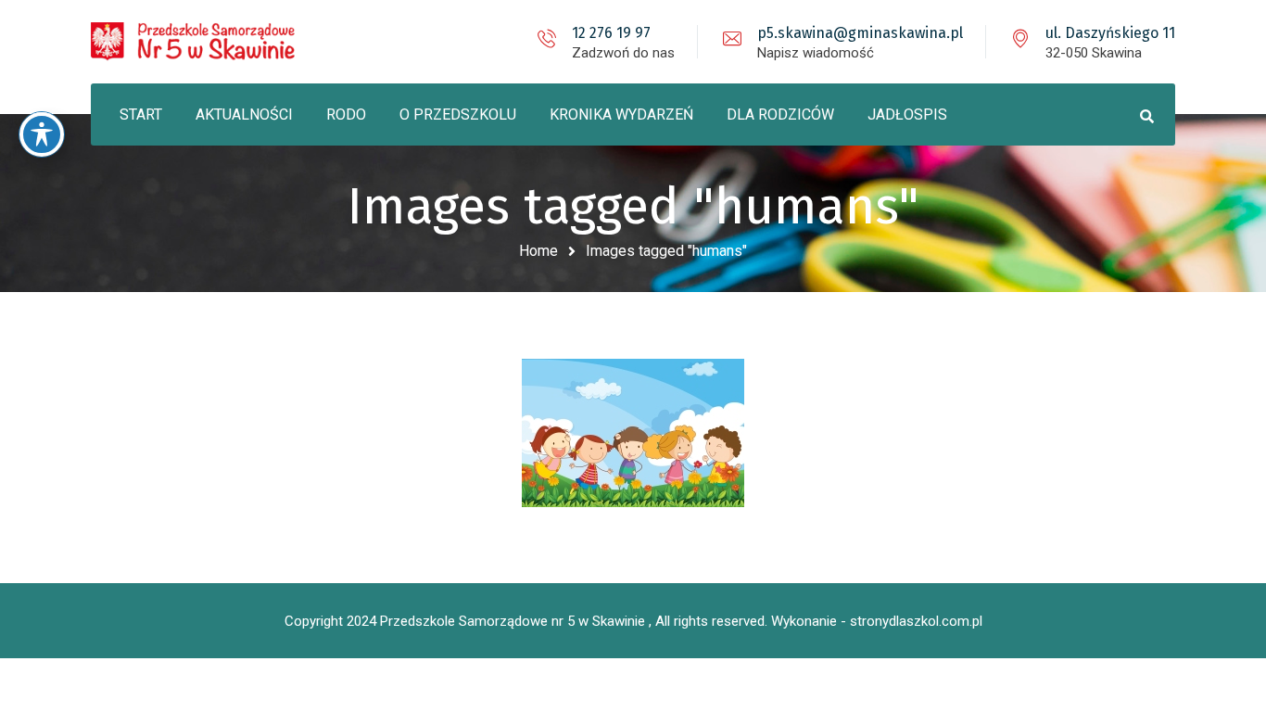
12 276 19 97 (611, 33)
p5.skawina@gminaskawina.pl (860, 33)
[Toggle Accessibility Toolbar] (41, 134)
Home (538, 251)
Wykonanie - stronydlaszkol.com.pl (876, 621)
